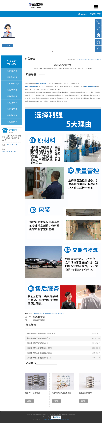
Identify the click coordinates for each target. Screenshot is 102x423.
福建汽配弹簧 (12, 90)
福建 (68, 420)
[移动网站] (98, 42)
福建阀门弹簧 (39, 320)
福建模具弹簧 (12, 71)
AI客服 (7, 45)
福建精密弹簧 (12, 115)
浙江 (44, 420)
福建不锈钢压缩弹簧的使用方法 (39, 353)
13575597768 (95, 14)
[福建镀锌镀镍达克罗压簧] (63, 381)
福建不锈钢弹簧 (13, 84)
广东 (57, 420)
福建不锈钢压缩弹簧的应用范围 (39, 348)
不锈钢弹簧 (85, 59)
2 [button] (52, 51)
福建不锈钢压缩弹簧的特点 (37, 343)
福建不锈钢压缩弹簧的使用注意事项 (41, 333)
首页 (78, 59)
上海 (51, 420)
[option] (51, 18)
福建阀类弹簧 (12, 96)
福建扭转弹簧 (12, 109)
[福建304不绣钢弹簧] (36, 381)
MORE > (30, 401)
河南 (64, 420)
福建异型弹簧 (12, 122)
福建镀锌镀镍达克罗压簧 (61, 393)
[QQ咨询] (98, 35)
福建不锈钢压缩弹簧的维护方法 (39, 338)
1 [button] (49, 51)
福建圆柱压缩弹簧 (86, 393)
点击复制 (50, 414)
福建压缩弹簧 (12, 77)
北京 (54, 420)
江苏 (47, 420)
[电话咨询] (98, 22)
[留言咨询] (98, 28)
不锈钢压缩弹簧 (58, 314)
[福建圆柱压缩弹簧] (90, 381)
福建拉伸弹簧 (12, 103)
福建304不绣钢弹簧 (32, 393)
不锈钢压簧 (47, 314)
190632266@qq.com (9, 151)
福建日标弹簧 (39, 317)
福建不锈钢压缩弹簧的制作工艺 (39, 358)
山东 (61, 420)
